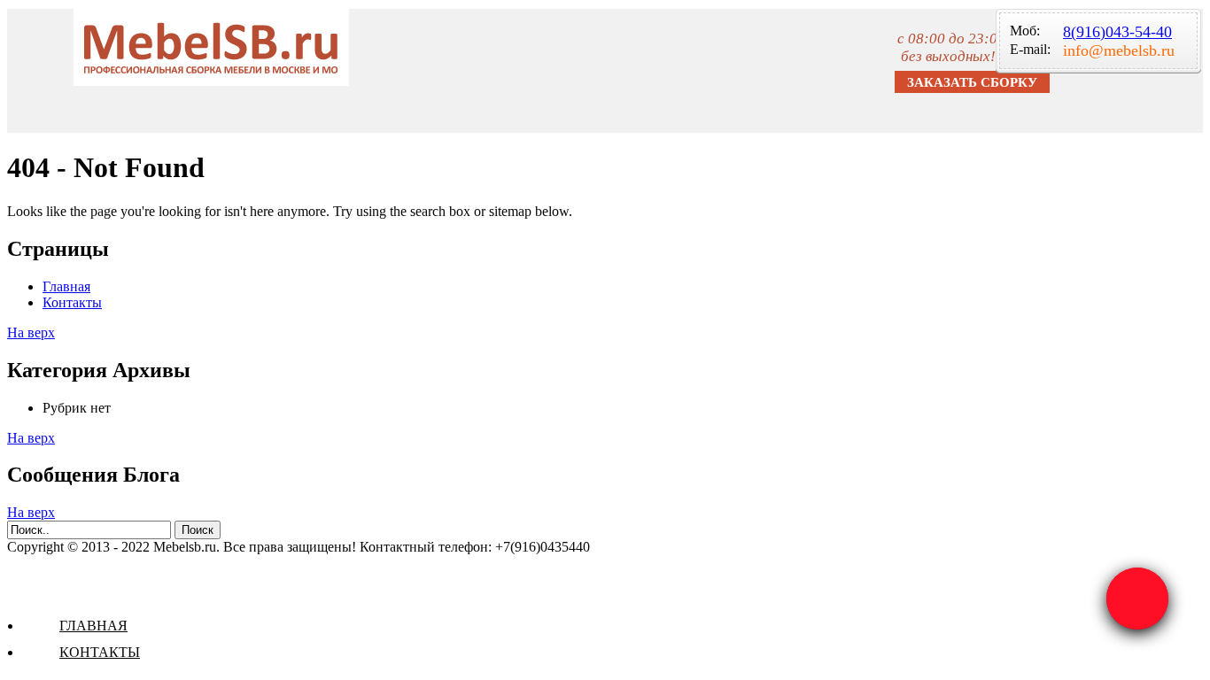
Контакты (99, 652)
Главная (93, 625)
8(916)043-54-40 (1117, 32)
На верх (31, 332)
